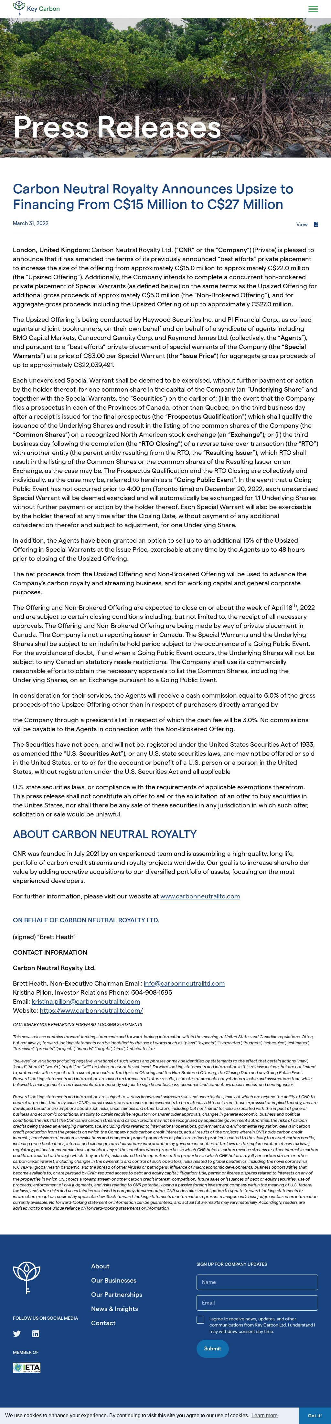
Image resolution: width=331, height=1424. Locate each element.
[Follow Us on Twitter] (17, 1333)
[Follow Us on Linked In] (35, 1333)
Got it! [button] (315, 1415)
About (100, 1266)
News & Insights (114, 1308)
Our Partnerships (116, 1294)
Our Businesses (113, 1280)
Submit (212, 1348)
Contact (103, 1323)
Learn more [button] (264, 1415)
